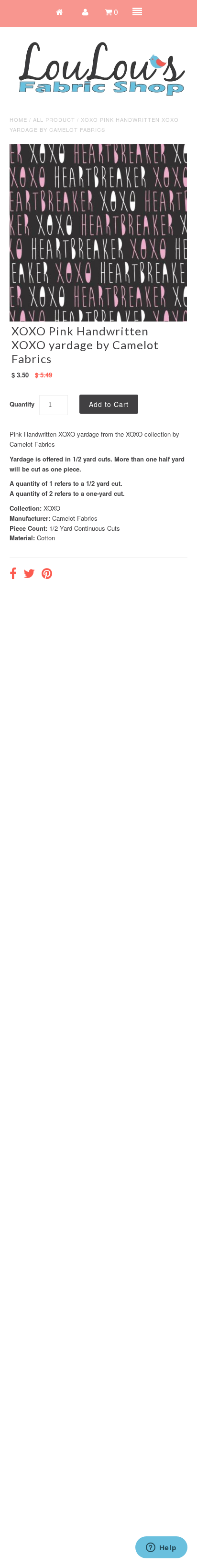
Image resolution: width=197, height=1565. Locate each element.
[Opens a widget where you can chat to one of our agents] (161, 1548)
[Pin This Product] (47, 575)
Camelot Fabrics (75, 518)
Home (18, 119)
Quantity (22, 403)
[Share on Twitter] (29, 575)
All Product (54, 119)
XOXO (52, 508)
